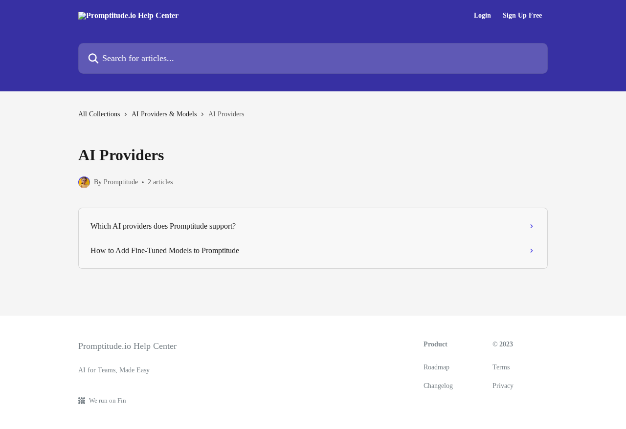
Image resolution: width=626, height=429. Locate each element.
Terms (501, 367)
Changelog (438, 385)
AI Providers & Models (164, 114)
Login (482, 15)
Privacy (503, 385)
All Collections (99, 114)
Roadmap (436, 367)
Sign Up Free (522, 15)
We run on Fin (107, 400)
